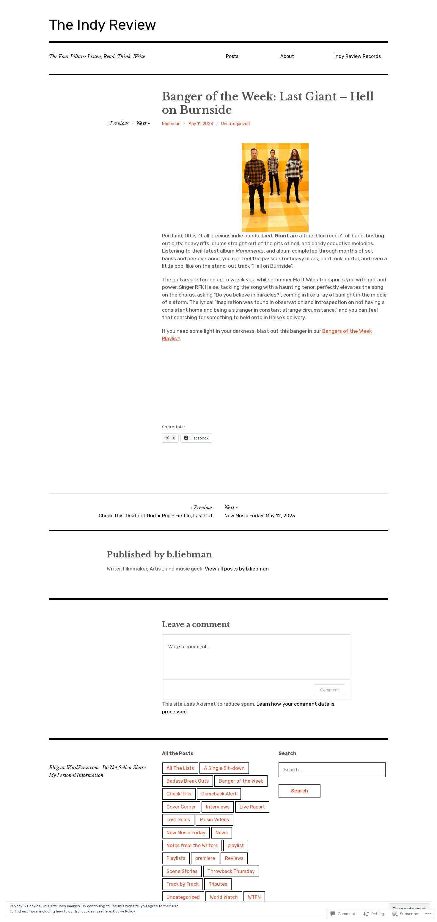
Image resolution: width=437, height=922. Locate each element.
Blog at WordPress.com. (74, 767)
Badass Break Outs (187, 781)
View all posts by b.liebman (237, 569)
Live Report (252, 807)
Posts (232, 56)
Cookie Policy (124, 911)
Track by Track (182, 884)
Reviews (234, 858)
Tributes (218, 884)
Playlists (175, 858)
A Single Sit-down (224, 768)
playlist (236, 845)
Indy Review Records (357, 56)
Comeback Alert (219, 794)
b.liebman (171, 123)
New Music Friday (185, 833)
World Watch (224, 897)
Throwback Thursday (231, 871)
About (287, 56)
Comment (329, 689)
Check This (178, 794)
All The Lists (180, 768)
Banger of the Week (241, 781)
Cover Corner (181, 807)
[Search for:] (332, 770)
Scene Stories (181, 871)
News (222, 833)
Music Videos (214, 819)
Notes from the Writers (192, 845)
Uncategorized (235, 123)
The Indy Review (102, 24)
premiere (205, 858)
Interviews (217, 807)
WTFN (254, 897)
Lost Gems (178, 819)
